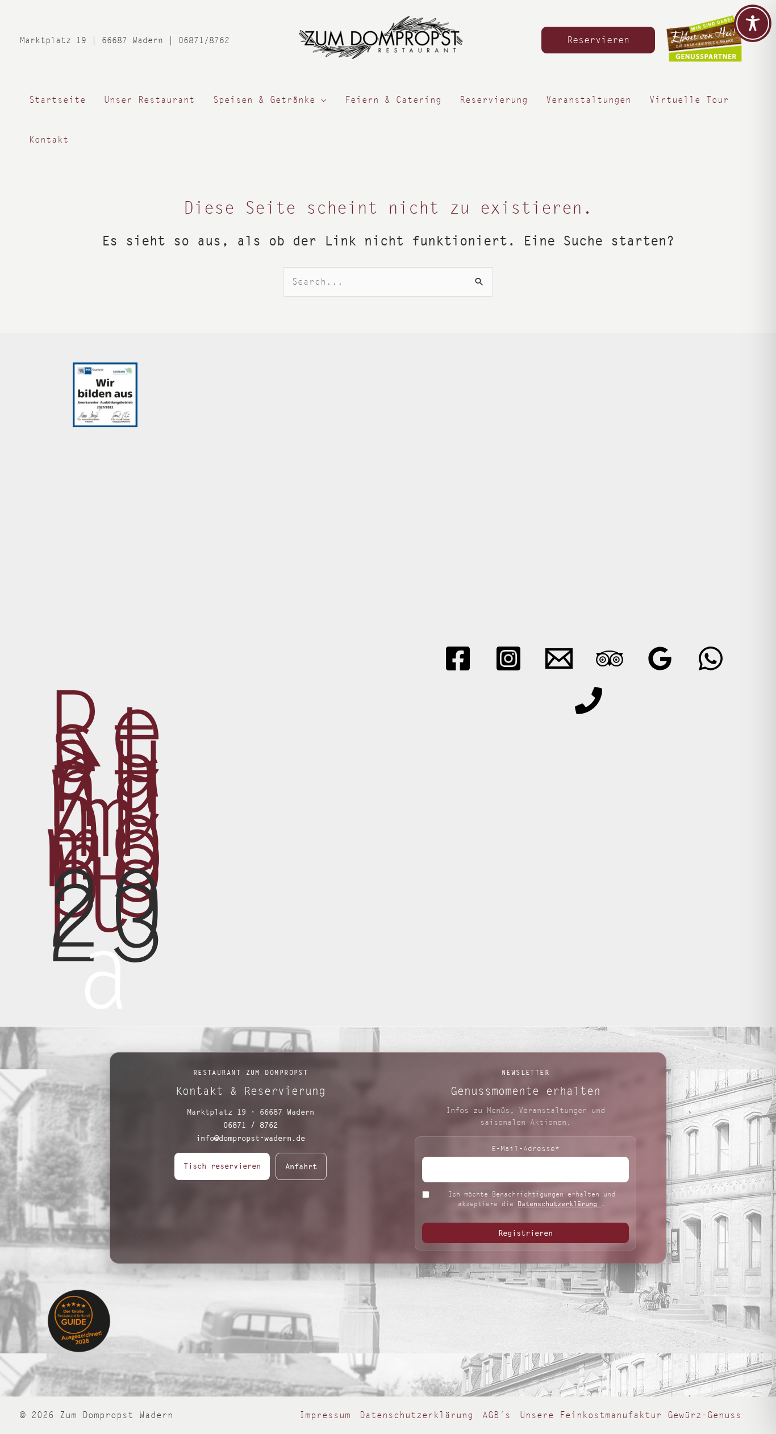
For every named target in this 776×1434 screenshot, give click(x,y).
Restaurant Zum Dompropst (105, 813)
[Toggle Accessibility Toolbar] (752, 23)
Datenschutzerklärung (559, 1203)
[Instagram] (508, 658)
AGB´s (496, 1415)
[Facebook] (458, 658)
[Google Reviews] (660, 658)
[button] (598, 40)
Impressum (325, 1415)
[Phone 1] (589, 701)
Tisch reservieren (222, 1166)
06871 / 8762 (250, 1125)
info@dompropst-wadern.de (250, 1138)
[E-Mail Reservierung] (559, 658)
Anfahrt (301, 1166)
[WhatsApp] (711, 658)
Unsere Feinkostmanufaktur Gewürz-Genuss (630, 1415)
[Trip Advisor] (610, 658)
